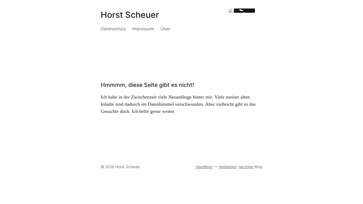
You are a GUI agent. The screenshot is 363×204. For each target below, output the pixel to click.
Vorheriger (227, 166)
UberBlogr (204, 166)
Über (165, 28)
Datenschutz (113, 28)
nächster (246, 166)
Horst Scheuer (130, 15)
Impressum (143, 28)
